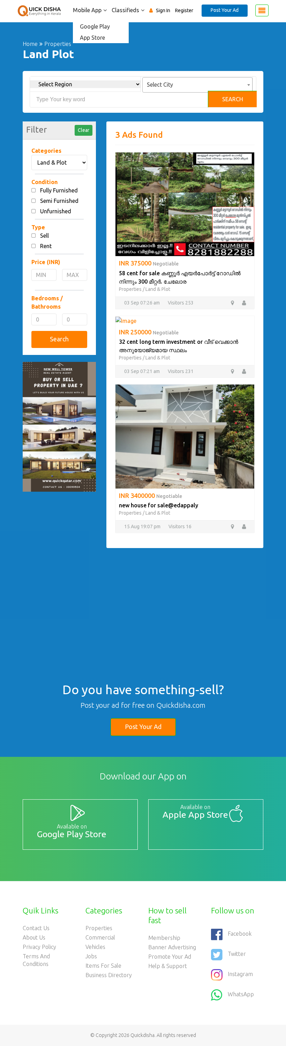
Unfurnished (55, 211)
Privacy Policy (39, 947)
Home (30, 44)
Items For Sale (103, 965)
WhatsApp (241, 994)
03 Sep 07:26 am (142, 303)
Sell (44, 235)
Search (232, 99)
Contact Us (36, 928)
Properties (130, 289)
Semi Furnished (59, 201)
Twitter (237, 954)
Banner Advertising (172, 947)
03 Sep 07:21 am (142, 371)
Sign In (163, 10)
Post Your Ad (225, 10)
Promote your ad (169, 956)
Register (184, 10)
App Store (92, 37)
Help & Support (167, 966)
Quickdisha (142, 1035)
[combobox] (197, 85)
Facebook (239, 933)
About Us (34, 937)
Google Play (95, 26)
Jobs (91, 956)
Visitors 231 (181, 371)
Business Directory (108, 975)
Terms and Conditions (36, 960)
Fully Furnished (59, 190)
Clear (83, 130)
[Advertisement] (184, 596)
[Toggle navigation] (262, 10)
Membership (164, 938)
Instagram (240, 974)
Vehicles (95, 947)
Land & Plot (157, 289)
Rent (46, 246)
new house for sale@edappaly (158, 505)
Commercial (100, 937)
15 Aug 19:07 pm (142, 526)
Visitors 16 (179, 526)
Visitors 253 (181, 303)
